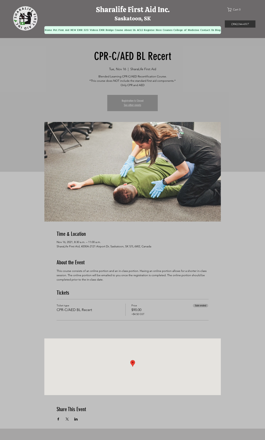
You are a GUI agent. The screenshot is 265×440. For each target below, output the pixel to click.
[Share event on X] (67, 419)
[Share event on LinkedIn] (76, 419)
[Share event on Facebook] (58, 419)
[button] (235, 9)
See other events (132, 105)
